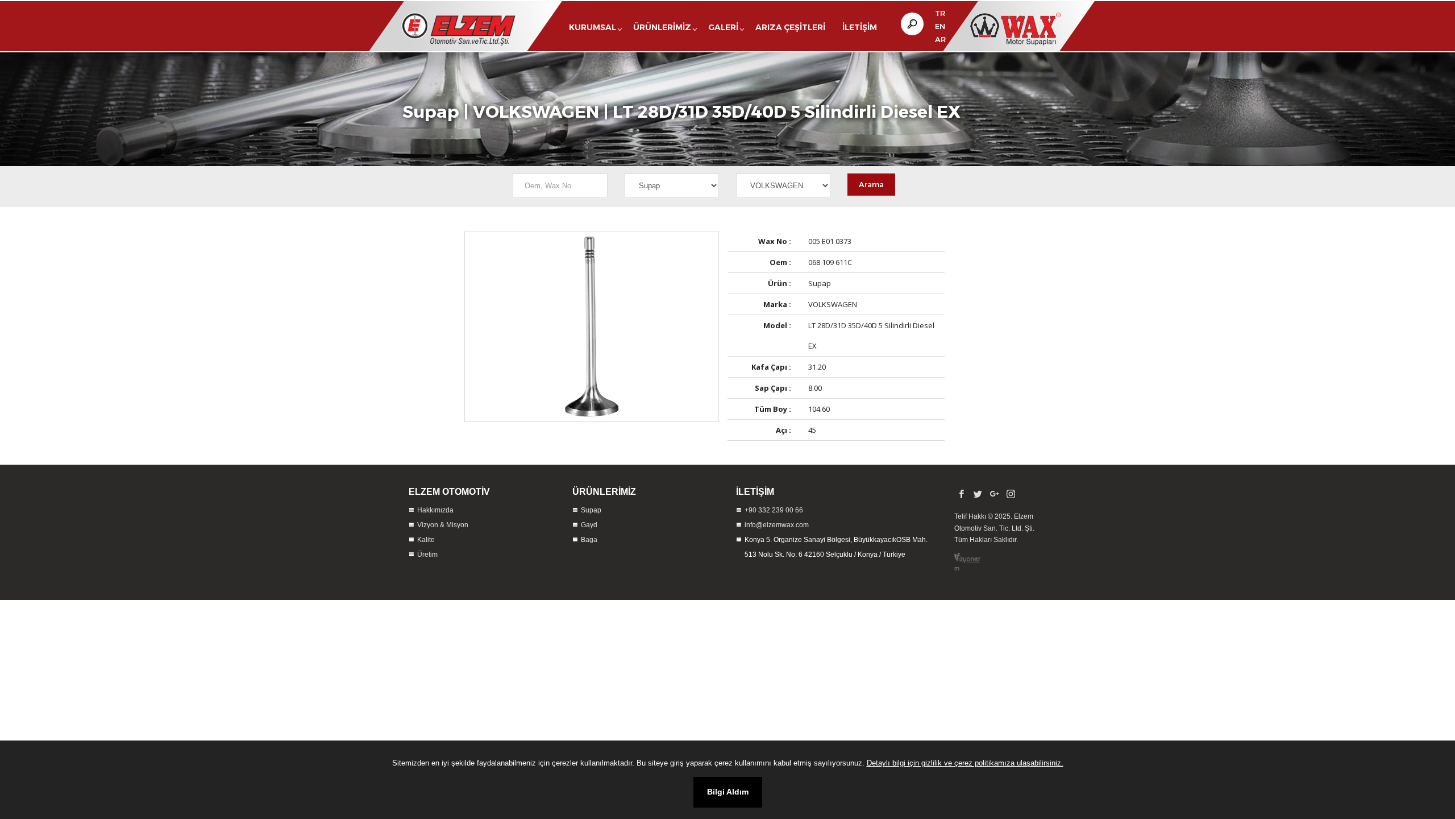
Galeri (723, 27)
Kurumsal (592, 27)
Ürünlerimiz (662, 27)
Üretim (427, 555)
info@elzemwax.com (777, 525)
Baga (589, 540)
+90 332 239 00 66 (774, 510)
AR (940, 39)
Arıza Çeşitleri (790, 27)
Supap (430, 111)
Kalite (426, 540)
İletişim (859, 27)
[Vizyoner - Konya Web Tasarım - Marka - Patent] (967, 558)
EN (940, 26)
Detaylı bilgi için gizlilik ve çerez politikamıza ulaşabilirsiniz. (965, 763)
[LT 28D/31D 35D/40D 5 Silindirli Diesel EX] (591, 326)
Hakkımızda (435, 510)
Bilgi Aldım (728, 791)
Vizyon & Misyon (442, 525)
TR (940, 13)
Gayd (589, 525)
